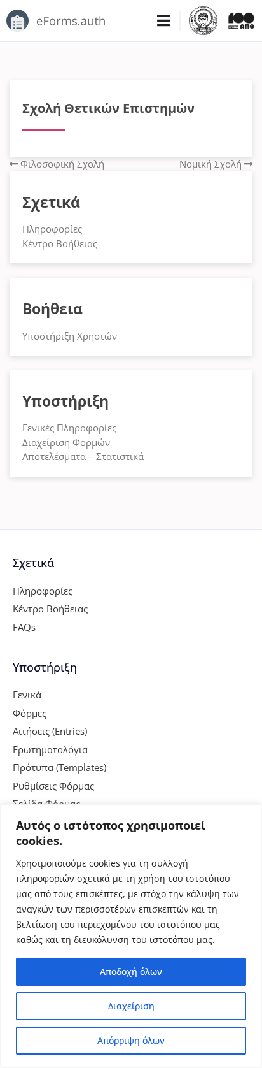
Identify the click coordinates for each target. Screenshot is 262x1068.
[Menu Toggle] (163, 20)
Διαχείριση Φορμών (66, 442)
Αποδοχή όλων (131, 971)
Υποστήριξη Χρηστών (69, 335)
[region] (131, 936)
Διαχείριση (131, 1006)
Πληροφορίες (52, 228)
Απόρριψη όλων (131, 1040)
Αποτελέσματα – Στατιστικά (83, 456)
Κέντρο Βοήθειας (59, 243)
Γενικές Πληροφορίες (69, 427)
